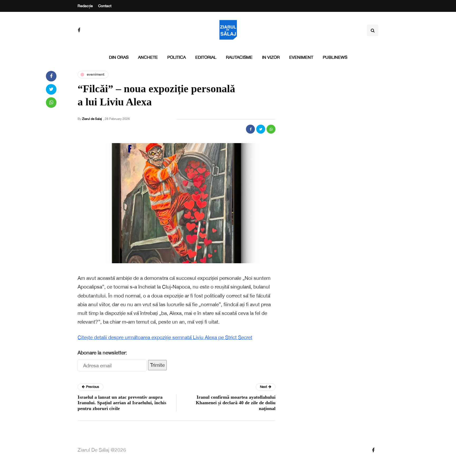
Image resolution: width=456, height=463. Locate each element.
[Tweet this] (260, 129)
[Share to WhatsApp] (271, 129)
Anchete (148, 57)
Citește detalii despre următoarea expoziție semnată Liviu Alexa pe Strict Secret (165, 337)
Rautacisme (239, 57)
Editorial (205, 57)
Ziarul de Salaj (92, 119)
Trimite (157, 365)
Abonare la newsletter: (102, 352)
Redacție (85, 6)
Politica (176, 57)
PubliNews (335, 57)
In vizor (271, 57)
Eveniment (301, 57)
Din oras (119, 57)
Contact (104, 6)
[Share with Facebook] (250, 129)
